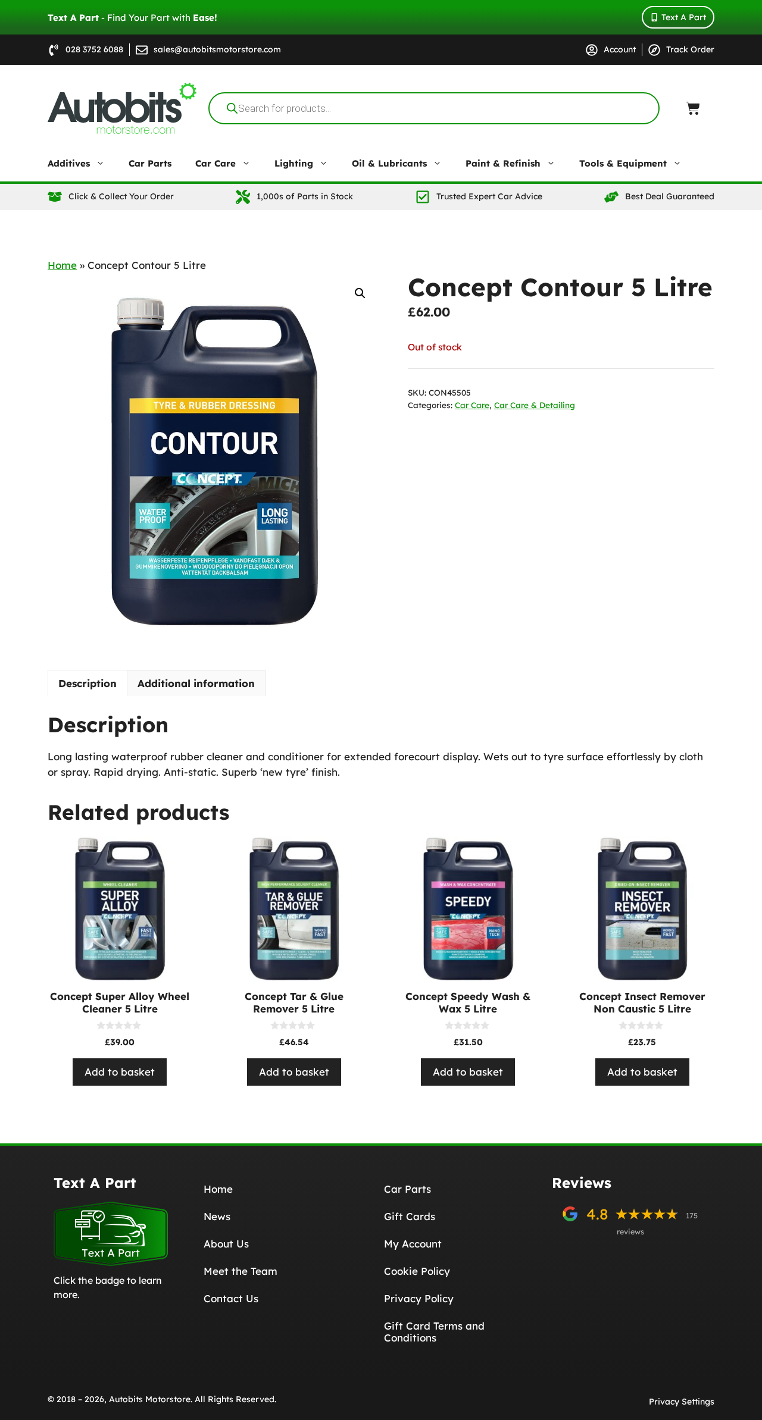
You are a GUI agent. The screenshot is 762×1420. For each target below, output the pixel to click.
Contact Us (231, 1298)
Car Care (215, 163)
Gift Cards (409, 1216)
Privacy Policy (419, 1298)
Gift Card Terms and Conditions (434, 1331)
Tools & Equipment (623, 163)
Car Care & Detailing (534, 405)
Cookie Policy (417, 1271)
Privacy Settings (681, 1401)
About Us (226, 1243)
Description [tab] (87, 683)
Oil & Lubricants (389, 163)
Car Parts (150, 163)
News (217, 1216)
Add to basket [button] (120, 1071)
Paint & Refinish (503, 163)
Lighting (293, 163)
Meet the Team (240, 1271)
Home (62, 265)
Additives (69, 163)
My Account (413, 1243)
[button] (360, 293)
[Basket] (693, 108)
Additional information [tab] (196, 683)
